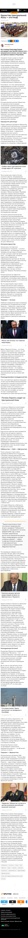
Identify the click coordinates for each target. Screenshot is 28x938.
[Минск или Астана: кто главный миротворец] (14, 329)
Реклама (12, 921)
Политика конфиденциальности (8, 914)
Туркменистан (4, 870)
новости (3, 898)
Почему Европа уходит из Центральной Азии (13, 399)
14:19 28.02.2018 (4, 20)
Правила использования (6, 912)
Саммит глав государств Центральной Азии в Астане (11, 876)
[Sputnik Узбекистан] (4, 10)
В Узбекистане (4, 865)
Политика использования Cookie (8, 916)
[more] (25, 171)
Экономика (22, 898)
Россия (16, 865)
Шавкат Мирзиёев (21, 870)
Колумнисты (11, 865)
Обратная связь (18, 921)
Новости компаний (5, 921)
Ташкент (9, 867)
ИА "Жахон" (4, 38)
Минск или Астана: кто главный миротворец (13, 341)
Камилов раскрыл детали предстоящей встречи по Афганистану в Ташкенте (11, 595)
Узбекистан (3, 867)
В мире (16, 898)
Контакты (8, 910)
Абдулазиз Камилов (5, 873)
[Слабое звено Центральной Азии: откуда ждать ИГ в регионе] (14, 155)
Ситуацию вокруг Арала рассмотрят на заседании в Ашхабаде (11, 710)
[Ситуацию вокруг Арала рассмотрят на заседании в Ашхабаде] (14, 697)
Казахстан (14, 867)
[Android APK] (5, 925)
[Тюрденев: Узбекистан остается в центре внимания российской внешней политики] (14, 792)
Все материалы (7, 46)
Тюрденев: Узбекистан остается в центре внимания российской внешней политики (14, 805)
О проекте (3, 910)
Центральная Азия (12, 870)
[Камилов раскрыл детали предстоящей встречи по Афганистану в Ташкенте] (14, 582)
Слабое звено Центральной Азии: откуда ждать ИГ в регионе (14, 167)
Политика (3, 878)
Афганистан (20, 867)
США (21, 865)
